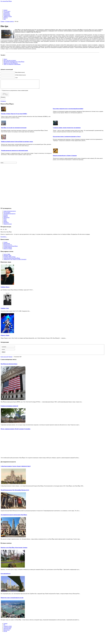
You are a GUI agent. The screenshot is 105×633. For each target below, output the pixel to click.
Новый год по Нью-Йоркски (11, 63)
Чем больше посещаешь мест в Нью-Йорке (14, 61)
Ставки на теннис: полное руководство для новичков (67, 127)
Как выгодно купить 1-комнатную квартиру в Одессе (67, 136)
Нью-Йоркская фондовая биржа (9, 363)
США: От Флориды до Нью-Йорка (12, 64)
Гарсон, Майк (6, 254)
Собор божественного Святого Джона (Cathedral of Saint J (16, 466)
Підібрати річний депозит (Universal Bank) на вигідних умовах (17, 141)
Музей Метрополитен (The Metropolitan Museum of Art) (15, 490)
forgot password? (4, 356)
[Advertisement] (52, 5)
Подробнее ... (4, 236)
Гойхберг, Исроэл (5, 287)
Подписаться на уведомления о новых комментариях (15, 90)
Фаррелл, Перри (5, 335)
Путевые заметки (9, 21)
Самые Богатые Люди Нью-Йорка (11, 258)
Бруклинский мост (5, 573)
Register (10, 356)
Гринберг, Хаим (5, 308)
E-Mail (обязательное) (20, 75)
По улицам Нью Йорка (6, 1)
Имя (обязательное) (20, 72)
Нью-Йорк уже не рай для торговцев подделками (13, 127)
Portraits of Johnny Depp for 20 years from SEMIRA (14, 113)
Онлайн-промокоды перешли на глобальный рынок (14, 150)
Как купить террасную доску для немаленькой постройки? (68, 108)
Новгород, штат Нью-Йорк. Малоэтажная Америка (14, 547)
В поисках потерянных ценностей (9, 406)
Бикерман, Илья (7, 255)
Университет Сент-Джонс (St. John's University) (14, 259)
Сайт (16, 77)
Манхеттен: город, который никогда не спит (12, 597)
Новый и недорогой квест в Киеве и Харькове (65, 155)
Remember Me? (18, 356)
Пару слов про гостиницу (10, 60)
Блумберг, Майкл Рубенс (9, 256)
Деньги (5, 59)
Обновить (3, 97)
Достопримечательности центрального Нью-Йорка (14, 514)
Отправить (3, 101)
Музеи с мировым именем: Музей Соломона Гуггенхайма (15, 428)
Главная (2, 21)
